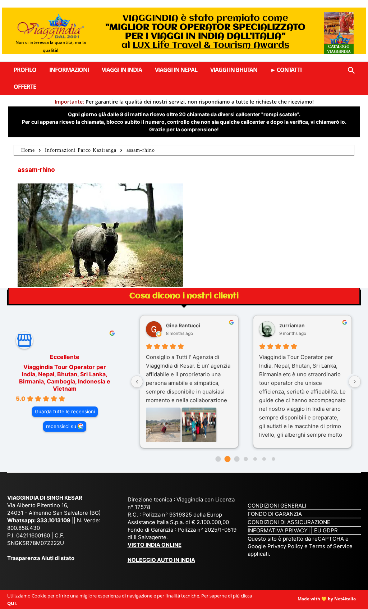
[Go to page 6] (273, 459)
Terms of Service (331, 546)
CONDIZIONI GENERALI (277, 505)
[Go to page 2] (236, 459)
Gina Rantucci (183, 325)
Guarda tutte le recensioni (65, 411)
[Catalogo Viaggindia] (339, 33)
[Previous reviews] (137, 382)
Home (28, 150)
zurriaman (292, 325)
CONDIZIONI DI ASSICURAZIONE (289, 522)
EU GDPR (326, 530)
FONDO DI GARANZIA (275, 513)
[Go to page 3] (246, 459)
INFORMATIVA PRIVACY (278, 530)
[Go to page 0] (218, 459)
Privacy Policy (285, 546)
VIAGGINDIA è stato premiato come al (205, 32)
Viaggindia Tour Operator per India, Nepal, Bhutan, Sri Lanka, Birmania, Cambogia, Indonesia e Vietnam (64, 377)
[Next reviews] (355, 382)
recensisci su (61, 426)
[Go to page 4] (255, 459)
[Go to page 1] (227, 459)
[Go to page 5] (264, 459)
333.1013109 (53, 520)
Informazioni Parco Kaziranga (80, 150)
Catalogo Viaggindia (338, 49)
